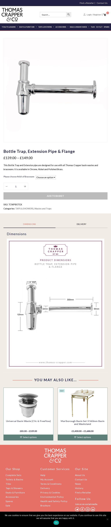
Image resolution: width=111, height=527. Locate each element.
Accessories (12, 497)
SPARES (106, 27)
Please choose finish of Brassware (18, 176)
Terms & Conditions (51, 484)
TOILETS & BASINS (9, 27)
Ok (56, 522)
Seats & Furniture (15, 492)
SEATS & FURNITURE (27, 27)
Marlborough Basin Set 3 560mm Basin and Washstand (82, 422)
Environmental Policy (52, 497)
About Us (80, 475)
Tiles (8, 484)
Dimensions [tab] (29, 224)
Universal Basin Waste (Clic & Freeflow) (28, 421)
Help (42, 475)
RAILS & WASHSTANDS (78, 27)
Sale (8, 505)
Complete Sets (13, 475)
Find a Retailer (87, 3)
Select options (30, 437)
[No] (107, 519)
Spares (9, 501)
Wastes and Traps (42, 208)
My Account (46, 479)
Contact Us (102, 3)
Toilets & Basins (14, 479)
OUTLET (99, 27)
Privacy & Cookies (50, 492)
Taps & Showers (14, 488)
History (79, 488)
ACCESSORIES (61, 27)
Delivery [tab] (81, 224)
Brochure (45, 505)
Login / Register (94, 14)
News (78, 484)
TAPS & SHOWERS (45, 27)
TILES (93, 27)
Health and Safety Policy (53, 501)
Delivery (45, 488)
